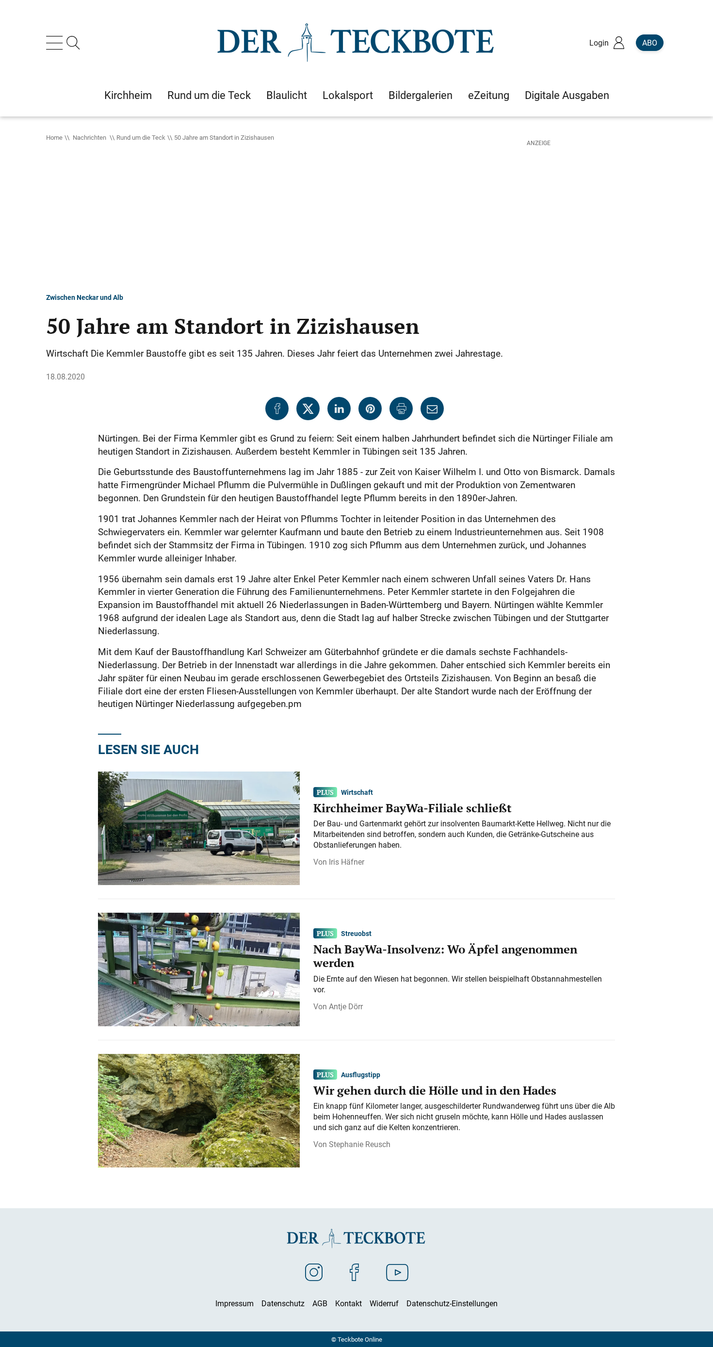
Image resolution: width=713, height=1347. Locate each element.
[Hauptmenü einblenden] (56, 42)
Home (54, 137)
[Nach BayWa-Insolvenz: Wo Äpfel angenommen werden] (199, 968)
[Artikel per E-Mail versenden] (432, 408)
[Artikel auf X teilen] (308, 408)
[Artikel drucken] (401, 408)
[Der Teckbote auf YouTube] (397, 1271)
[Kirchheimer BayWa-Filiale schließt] (199, 827)
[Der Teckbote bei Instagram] (314, 1271)
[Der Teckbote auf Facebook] (354, 1271)
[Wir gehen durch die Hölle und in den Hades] (199, 1109)
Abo (649, 42)
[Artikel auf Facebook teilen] (277, 408)
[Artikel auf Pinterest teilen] (370, 408)
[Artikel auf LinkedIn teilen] (339, 408)
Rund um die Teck (140, 137)
